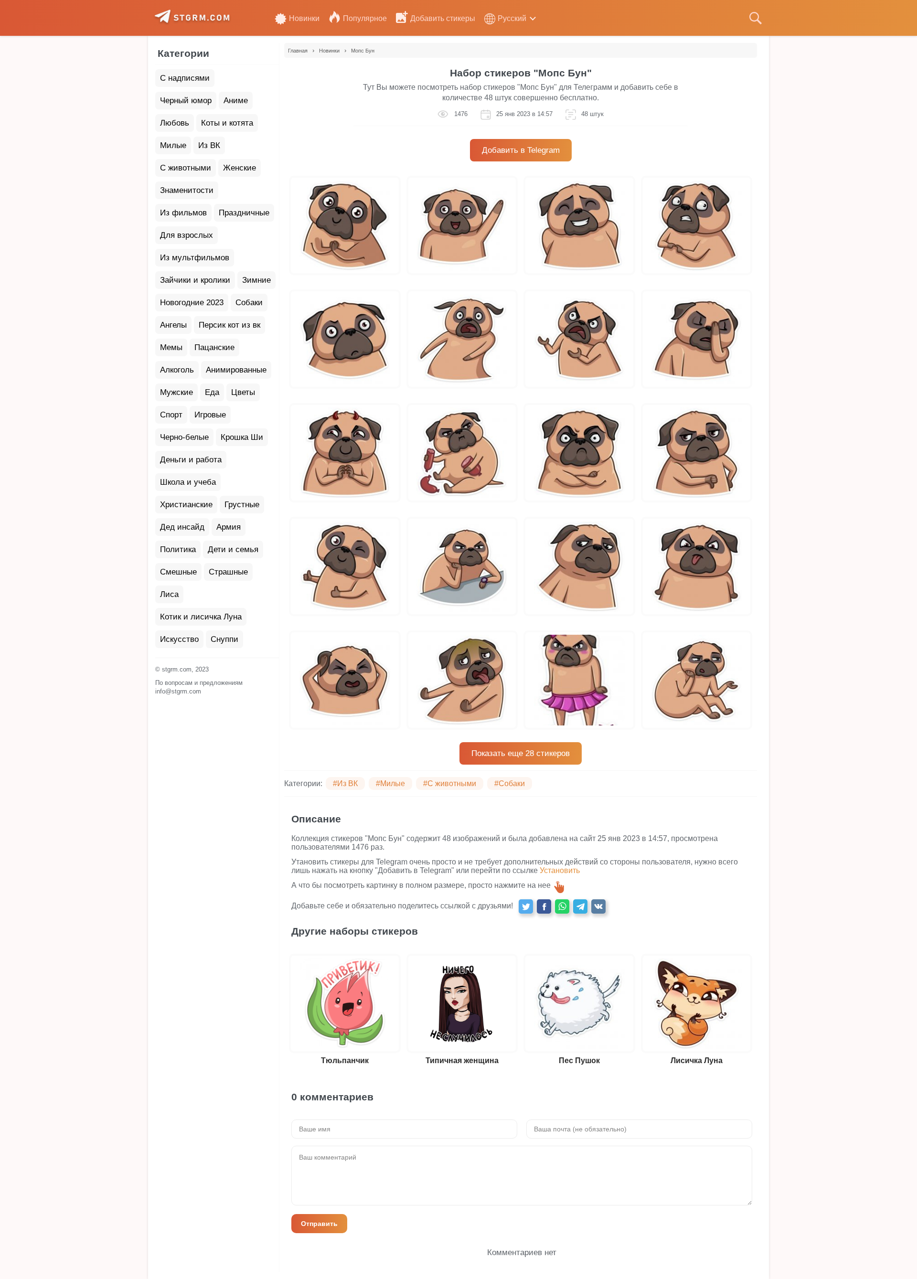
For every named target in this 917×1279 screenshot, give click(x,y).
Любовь (174, 123)
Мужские (176, 392)
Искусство (179, 639)
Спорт (171, 414)
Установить (560, 870)
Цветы (243, 392)
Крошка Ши (242, 437)
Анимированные (236, 369)
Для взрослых (186, 235)
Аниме (236, 100)
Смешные (178, 571)
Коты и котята (227, 123)
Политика (178, 549)
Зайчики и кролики (195, 280)
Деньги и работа (191, 459)
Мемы (171, 347)
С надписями (185, 78)
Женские (239, 167)
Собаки (249, 302)
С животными (185, 167)
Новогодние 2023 (192, 302)
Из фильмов (183, 212)
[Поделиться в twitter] (526, 906)
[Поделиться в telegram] (580, 906)
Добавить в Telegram (521, 150)
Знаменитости (186, 190)
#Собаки (509, 783)
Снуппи (224, 639)
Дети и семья (233, 549)
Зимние (256, 280)
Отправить (319, 1223)
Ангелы (173, 325)
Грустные (241, 504)
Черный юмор (186, 100)
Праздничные (244, 212)
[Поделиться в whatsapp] (562, 906)
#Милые (390, 783)
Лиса (169, 594)
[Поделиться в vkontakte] (598, 906)
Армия (228, 527)
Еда (212, 392)
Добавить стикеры (442, 18)
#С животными (449, 783)
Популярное (365, 18)
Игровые (210, 414)
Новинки (304, 18)
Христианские (186, 504)
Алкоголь (177, 369)
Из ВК (209, 145)
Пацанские (214, 347)
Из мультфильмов (194, 257)
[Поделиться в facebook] (544, 906)
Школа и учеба (188, 482)
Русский (512, 18)
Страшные (228, 571)
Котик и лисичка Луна (201, 616)
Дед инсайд (182, 527)
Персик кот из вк (229, 325)
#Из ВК (345, 783)
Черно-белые (184, 437)
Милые (173, 145)
